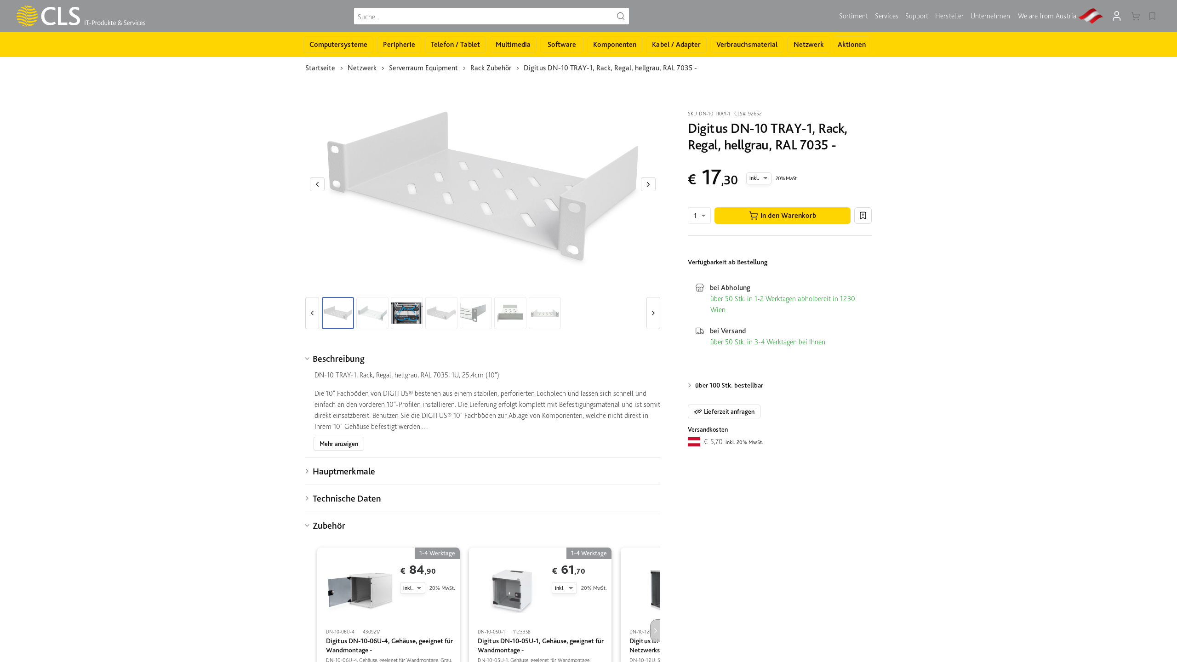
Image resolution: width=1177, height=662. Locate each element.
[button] (782, 215)
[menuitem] (853, 16)
